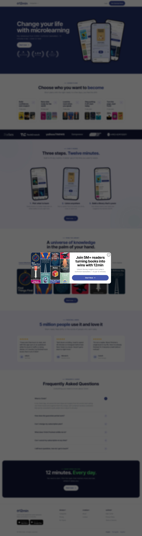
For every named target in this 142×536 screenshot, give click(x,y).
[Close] (108, 254)
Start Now (89, 278)
